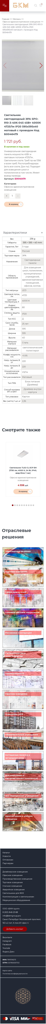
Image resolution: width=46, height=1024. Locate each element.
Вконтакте (7, 937)
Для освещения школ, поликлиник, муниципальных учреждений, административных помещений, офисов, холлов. (32, 276)
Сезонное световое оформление (22, 612)
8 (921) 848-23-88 (10, 912)
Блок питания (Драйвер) (32, 383)
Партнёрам (8, 863)
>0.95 (24, 355)
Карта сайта (7, 971)
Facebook (7, 944)
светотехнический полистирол (32, 349)
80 (23, 307)
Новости (7, 856)
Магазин (17, 19)
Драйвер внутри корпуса (32, 390)
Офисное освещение (16, 694)
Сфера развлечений (15, 592)
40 (23, 337)
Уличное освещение (12, 886)
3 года (25, 246)
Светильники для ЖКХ (13, 893)
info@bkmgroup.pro (12, 916)
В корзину (13, 204)
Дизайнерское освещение (15, 872)
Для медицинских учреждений (21, 795)
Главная (5, 19)
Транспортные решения (18, 551)
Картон (26, 396)
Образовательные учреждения (21, 734)
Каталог (6, 853)
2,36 (24, 401)
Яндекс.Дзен (8, 952)
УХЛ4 (25, 372)
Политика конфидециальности (15, 974)
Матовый (27, 377)
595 (24, 329)
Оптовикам (8, 860)
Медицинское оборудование (16, 900)
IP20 (24, 314)
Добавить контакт (14, 929)
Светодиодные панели (32, 261)
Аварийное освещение (14, 889)
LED (24, 290)
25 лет (25, 324)
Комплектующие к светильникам (18, 897)
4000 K (26, 301)
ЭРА (24, 255)
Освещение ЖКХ (14, 714)
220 (24, 361)
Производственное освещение (17, 879)
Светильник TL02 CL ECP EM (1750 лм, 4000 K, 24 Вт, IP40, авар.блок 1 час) (23, 470)
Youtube (6, 948)
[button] (41, 65)
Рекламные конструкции (18, 633)
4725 (24, 295)
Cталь (25, 342)
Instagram (7, 941)
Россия (26, 251)
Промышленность (14, 673)
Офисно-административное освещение (21, 22)
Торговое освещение (16, 571)
